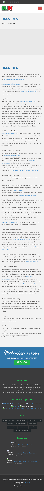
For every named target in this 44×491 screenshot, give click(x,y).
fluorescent (32, 423)
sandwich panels (8, 420)
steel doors (32, 420)
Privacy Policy (18, 486)
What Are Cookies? (32, 262)
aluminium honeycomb (22, 430)
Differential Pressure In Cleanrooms (25, 461)
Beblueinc (27, 482)
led (40, 420)
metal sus (33, 427)
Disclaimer (27, 486)
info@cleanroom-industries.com (13, 79)
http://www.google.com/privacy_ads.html (25, 170)
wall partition (12, 427)
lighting (10, 423)
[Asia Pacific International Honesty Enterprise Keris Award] (22, 408)
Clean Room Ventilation (25, 445)
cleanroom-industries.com (11, 84)
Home (3, 23)
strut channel (23, 427)
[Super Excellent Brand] (34, 404)
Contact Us (22, 362)
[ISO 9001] (5, 404)
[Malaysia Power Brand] (18, 404)
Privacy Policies (18, 190)
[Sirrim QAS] (15, 406)
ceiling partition (21, 420)
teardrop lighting (20, 423)
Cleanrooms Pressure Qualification (26, 453)
